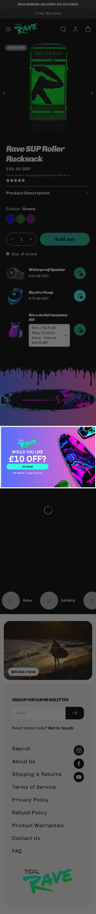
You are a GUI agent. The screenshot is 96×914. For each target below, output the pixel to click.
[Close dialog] (93, 428)
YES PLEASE (27, 466)
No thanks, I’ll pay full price (27, 472)
